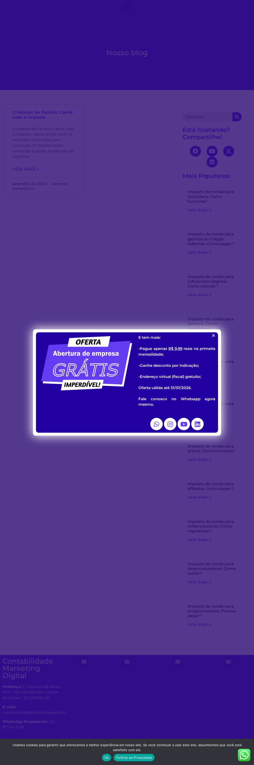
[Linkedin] (197, 424)
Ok (106, 758)
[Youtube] (184, 424)
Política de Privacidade (134, 758)
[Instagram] (170, 424)
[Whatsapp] (156, 424)
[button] (213, 335)
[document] (127, 382)
